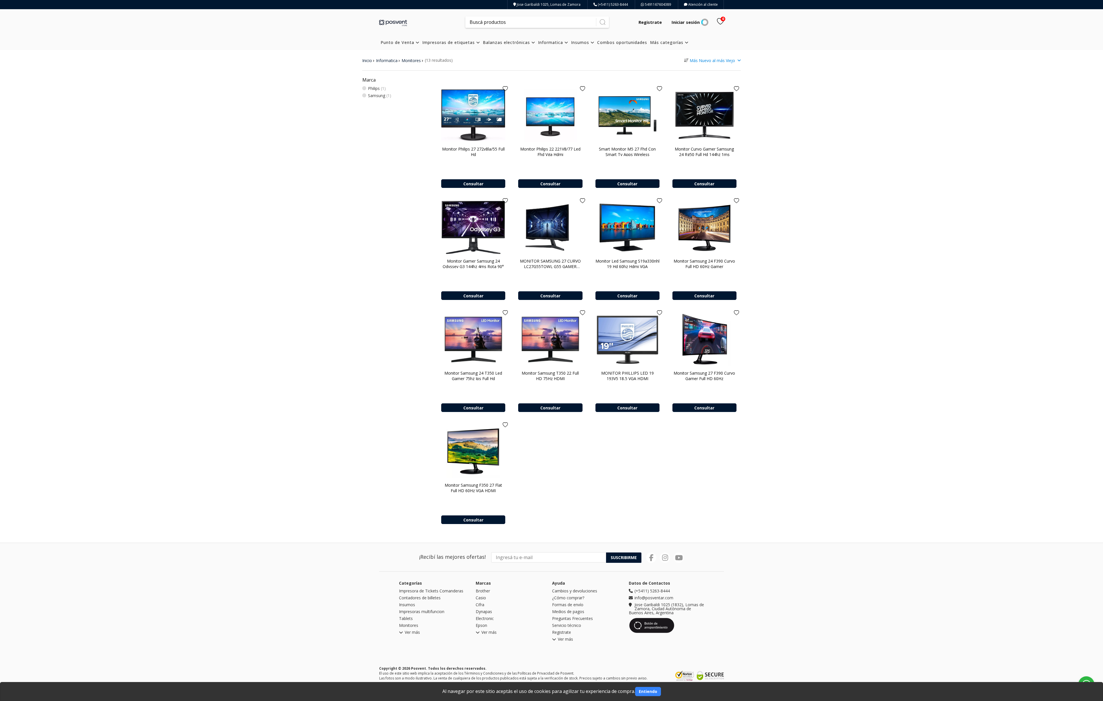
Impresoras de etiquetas (449, 42)
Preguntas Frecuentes (572, 619)
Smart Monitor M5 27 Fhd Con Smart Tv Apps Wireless (627, 151)
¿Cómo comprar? (568, 598)
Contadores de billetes (420, 598)
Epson (481, 625)
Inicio (367, 60)
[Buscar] (602, 22)
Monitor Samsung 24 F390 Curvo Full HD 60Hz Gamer (704, 263)
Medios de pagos (568, 612)
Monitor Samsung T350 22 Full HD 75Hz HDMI (550, 375)
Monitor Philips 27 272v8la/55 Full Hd (473, 151)
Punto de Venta (398, 42)
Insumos (581, 42)
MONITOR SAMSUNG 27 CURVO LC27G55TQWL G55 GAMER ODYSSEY (550, 266)
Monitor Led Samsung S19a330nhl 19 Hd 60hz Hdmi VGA (627, 263)
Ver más (412, 632)
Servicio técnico (566, 625)
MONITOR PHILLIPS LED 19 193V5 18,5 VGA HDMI (627, 375)
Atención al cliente (702, 4)
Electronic (485, 619)
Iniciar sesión (686, 22)
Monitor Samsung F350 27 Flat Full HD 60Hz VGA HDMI (473, 487)
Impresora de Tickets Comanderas (431, 591)
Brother (483, 591)
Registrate (650, 22)
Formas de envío (567, 605)
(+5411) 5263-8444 (612, 4)
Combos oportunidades (622, 42)
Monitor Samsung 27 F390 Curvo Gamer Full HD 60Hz (704, 375)
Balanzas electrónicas (507, 42)
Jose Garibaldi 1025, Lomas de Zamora (548, 4)
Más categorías (667, 42)
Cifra (480, 605)
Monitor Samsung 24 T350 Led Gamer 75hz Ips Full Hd (473, 375)
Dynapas (484, 612)
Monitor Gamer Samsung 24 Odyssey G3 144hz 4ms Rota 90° (473, 263)
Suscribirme (624, 557)
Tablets (406, 619)
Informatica (551, 42)
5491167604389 (657, 4)
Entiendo (648, 691)
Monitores (411, 60)
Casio (481, 598)
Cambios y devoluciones (574, 591)
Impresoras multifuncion (421, 612)
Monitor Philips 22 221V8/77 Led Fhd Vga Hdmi (550, 151)
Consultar (473, 183)
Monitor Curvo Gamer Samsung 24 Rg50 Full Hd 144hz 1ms (704, 151)
